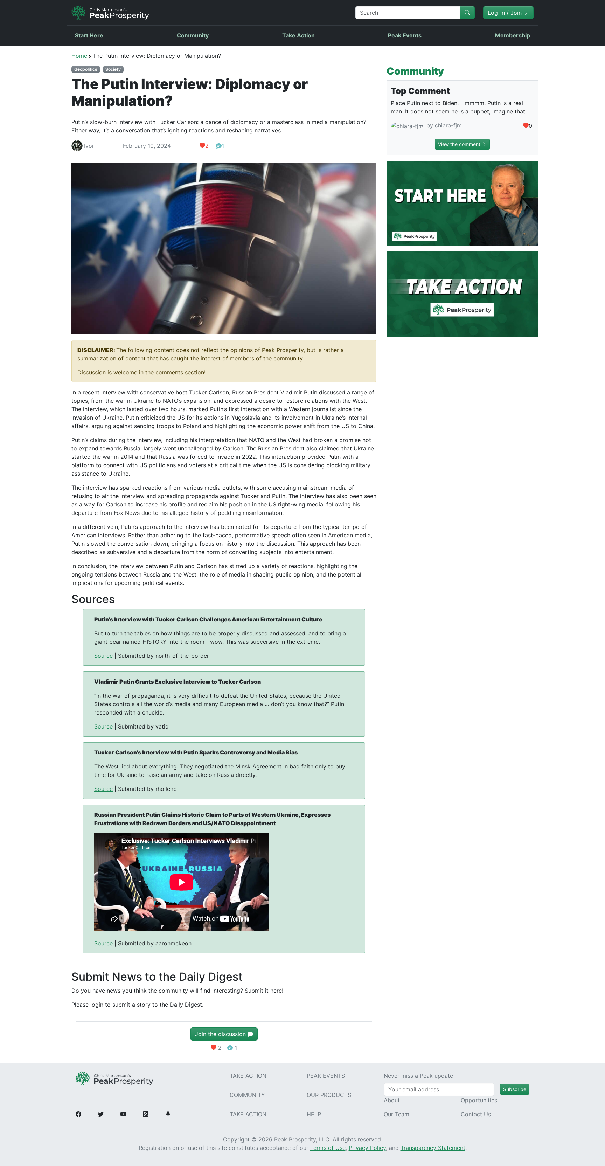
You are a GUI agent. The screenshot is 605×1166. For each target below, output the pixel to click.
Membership (512, 35)
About (392, 1100)
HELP (314, 1114)
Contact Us (476, 1114)
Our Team (396, 1114)
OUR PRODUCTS (329, 1094)
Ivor (89, 145)
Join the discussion (221, 1033)
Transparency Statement (433, 1147)
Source (103, 655)
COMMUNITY (247, 1094)
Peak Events (405, 35)
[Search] (467, 12)
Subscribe (514, 1089)
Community (193, 35)
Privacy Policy (367, 1147)
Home (79, 55)
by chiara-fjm (443, 125)
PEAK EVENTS (326, 1075)
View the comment (460, 144)
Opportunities (479, 1100)
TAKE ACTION (248, 1075)
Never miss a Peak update (418, 1075)
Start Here (89, 35)
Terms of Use (328, 1147)
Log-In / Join (505, 12)
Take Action (298, 35)
